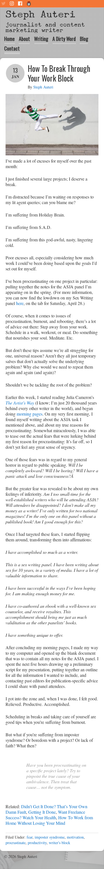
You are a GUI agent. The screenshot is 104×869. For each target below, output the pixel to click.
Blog (84, 38)
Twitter (4, 3)
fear (29, 837)
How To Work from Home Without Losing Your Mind (49, 820)
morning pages (29, 414)
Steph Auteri (40, 14)
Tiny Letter (29, 3)
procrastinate (16, 842)
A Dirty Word (64, 38)
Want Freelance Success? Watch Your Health (45, 814)
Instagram (12, 3)
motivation (75, 837)
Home (9, 38)
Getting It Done (42, 812)
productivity (37, 842)
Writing (41, 38)
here (20, 303)
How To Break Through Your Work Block (59, 73)
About (24, 38)
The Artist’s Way (20, 403)
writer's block (59, 842)
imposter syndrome (50, 837)
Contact (12, 48)
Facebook (21, 3)
